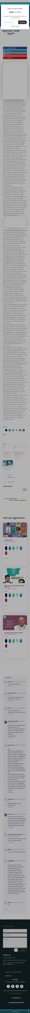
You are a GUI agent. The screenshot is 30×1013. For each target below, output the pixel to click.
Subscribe (22, 22)
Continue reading (15, 26)
